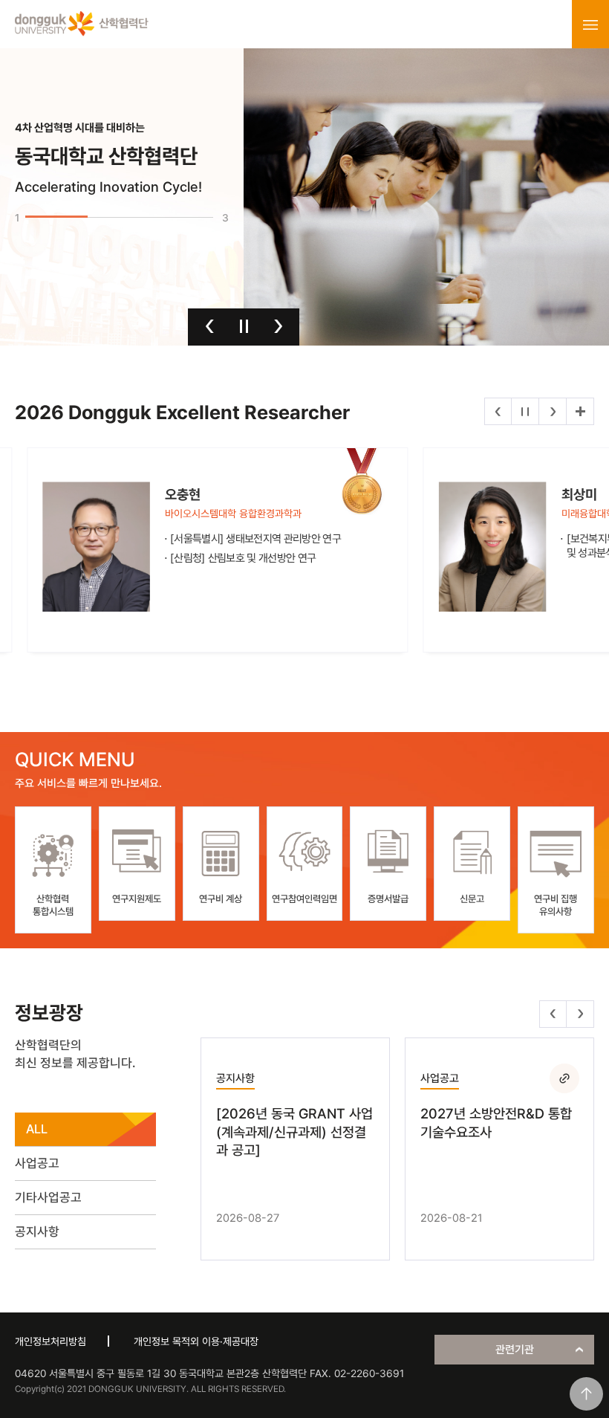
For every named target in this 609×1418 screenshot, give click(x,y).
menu (590, 24)
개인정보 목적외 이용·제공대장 (196, 1341)
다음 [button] (278, 326)
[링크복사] (564, 1078)
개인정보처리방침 (50, 1341)
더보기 (580, 411)
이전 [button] (210, 326)
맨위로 (586, 1394)
